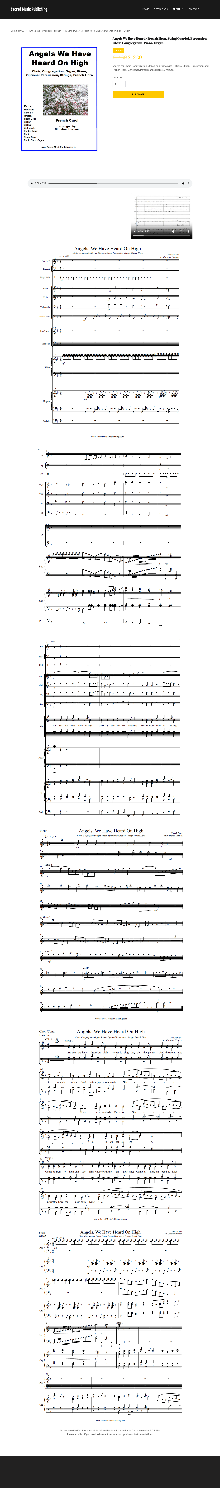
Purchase (138, 94)
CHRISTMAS (17, 30)
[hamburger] (51, 9)
